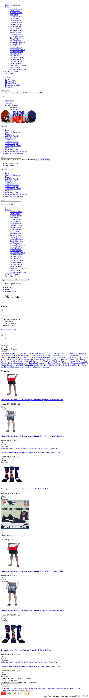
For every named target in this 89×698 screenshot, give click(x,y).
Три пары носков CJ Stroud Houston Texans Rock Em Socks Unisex (26, 489)
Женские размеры (54, 688)
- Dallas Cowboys (58, 355)
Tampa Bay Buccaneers (18, 65)
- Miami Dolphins (51, 359)
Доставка (14, 688)
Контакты (8, 87)
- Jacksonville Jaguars (58, 357)
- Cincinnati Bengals (27, 355)
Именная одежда (67, 688)
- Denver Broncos (72, 355)
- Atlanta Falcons (44, 353)
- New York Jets (43, 361)
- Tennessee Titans (53, 363)
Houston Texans (15, 32)
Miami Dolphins (15, 46)
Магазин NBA (10, 83)
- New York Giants (30, 361)
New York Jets (15, 56)
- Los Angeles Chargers (20, 359)
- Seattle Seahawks (19, 363)
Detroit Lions (14, 28)
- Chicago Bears (13, 355)
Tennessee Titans (15, 67)
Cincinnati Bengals (16, 20)
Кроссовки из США (12, 85)
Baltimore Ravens (16, 13)
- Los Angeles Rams (36, 359)
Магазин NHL (10, 81)
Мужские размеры (40, 688)
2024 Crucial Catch (12, 142)
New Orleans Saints (16, 52)
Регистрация (14, 109)
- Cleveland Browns (43, 355)
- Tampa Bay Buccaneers (36, 363)
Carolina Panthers (16, 17)
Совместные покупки (9, 690)
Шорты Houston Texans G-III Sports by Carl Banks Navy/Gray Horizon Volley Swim (32, 436)
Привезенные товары (25, 690)
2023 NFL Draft (10, 140)
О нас (7, 79)
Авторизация (14, 107)
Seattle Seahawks (15, 63)
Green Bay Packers (16, 30)
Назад (8, 3)
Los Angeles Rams (16, 44)
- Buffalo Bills (71, 353)
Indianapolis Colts (16, 34)
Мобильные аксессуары (14, 153)
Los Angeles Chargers (17, 42)
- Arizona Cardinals (30, 353)
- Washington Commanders (70, 363)
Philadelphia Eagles (16, 57)
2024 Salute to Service (13, 146)
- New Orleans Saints (14, 361)
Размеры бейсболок (26, 688)
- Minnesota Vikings (66, 359)
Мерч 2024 (9, 148)
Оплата (8, 688)
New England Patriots (17, 50)
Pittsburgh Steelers (16, 59)
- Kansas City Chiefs (74, 357)
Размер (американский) (8, 329)
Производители (6, 315)
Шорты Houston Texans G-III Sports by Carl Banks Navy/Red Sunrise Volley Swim (32, 400)
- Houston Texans (28, 357)
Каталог (8, 7)
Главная (8, 287)
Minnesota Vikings (16, 48)
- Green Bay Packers (13, 357)
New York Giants (15, 54)
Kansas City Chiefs (16, 38)
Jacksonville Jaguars (16, 36)
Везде (7, 130)
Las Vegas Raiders (16, 40)
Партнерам (78, 688)
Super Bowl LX (10, 73)
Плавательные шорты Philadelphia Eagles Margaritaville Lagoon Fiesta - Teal (30, 452)
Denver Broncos (15, 26)
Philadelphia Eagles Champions (16, 151)
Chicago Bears (15, 18)
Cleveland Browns (16, 22)
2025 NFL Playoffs (11, 71)
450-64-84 (43, 159)
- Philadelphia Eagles (58, 361)
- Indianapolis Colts (42, 357)
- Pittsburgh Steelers (73, 361)
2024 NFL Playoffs (11, 144)
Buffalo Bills (14, 15)
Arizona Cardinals (16, 9)
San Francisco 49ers (16, 61)
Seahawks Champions (12, 5)
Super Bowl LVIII (11, 150)
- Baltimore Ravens (58, 353)
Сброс (4, 351)
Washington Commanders (18, 69)
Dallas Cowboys (15, 24)
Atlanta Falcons (15, 11)
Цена (2, 310)
